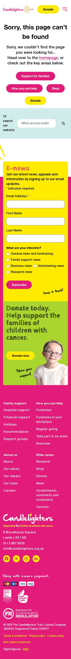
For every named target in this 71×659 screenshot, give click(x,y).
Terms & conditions (15, 636)
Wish (26, 649)
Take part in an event (52, 436)
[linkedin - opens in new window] (36, 558)
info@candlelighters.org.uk (23, 549)
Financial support (17, 417)
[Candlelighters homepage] (18, 9)
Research (43, 462)
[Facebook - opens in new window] (6, 558)
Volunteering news (51, 266)
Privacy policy (37, 636)
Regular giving (47, 429)
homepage (48, 58)
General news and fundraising (32, 254)
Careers (10, 490)
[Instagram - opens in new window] (26, 558)
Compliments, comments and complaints (47, 495)
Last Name (14, 230)
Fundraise (43, 410)
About (8, 462)
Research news (21, 272)
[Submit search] (63, 123)
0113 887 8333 (14, 543)
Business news (21, 266)
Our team (11, 483)
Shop (55, 88)
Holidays (10, 424)
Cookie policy (55, 636)
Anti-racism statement (17, 642)
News (40, 483)
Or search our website (8, 123)
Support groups (16, 439)
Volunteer (43, 443)
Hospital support (17, 410)
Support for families (35, 76)
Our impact (12, 476)
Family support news (26, 260)
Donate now (20, 355)
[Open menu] (65, 9)
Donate (48, 9)
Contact (42, 507)
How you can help (24, 88)
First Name (14, 213)
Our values (12, 469)
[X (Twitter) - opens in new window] (16, 558)
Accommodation (16, 432)
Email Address (17, 196)
